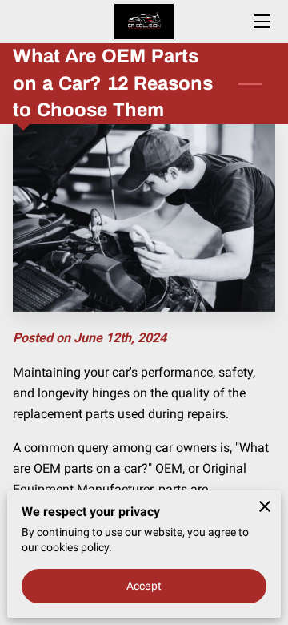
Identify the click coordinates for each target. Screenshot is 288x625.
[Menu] (260, 21)
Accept (144, 585)
